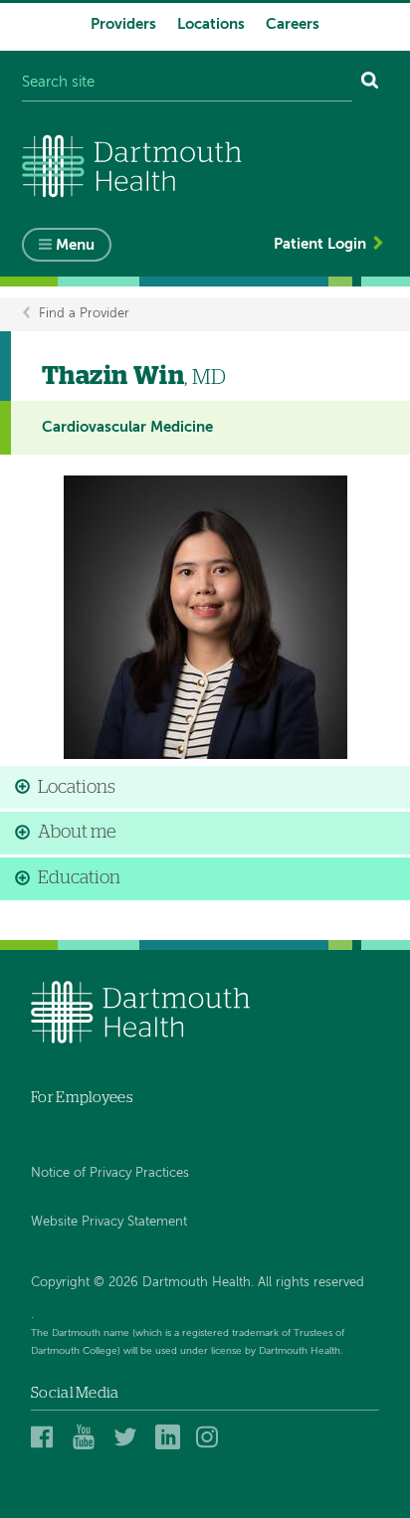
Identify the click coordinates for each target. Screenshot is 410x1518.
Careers (292, 24)
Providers (123, 24)
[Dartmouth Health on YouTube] (88, 1436)
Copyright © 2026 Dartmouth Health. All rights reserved (197, 1282)
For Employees (82, 1097)
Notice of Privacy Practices (110, 1173)
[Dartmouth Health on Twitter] (128, 1436)
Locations (211, 24)
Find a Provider (84, 313)
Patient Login (320, 244)
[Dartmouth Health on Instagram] (211, 1436)
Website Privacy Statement (109, 1222)
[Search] (370, 83)
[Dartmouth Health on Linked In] (170, 1436)
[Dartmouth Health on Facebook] (46, 1436)
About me (77, 833)
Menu (75, 245)
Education (79, 878)
